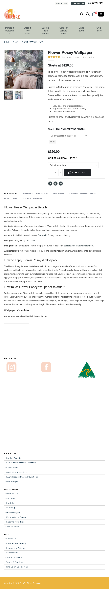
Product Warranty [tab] (33, 198)
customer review (70, 57)
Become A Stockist (14, 522)
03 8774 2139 (96, 3)
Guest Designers (14, 512)
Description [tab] (10, 193)
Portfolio (10, 503)
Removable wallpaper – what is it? (21, 462)
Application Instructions (16, 472)
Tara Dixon (30, 240)
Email (60, 183)
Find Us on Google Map (17, 567)
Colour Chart (12, 467)
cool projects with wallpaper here (78, 245)
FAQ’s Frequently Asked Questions (22, 477)
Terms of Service (14, 557)
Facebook (50, 183)
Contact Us (61, 3)
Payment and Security (16, 543)
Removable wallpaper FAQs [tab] (82, 193)
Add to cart (79, 172)
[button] (88, 14)
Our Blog (10, 507)
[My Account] (81, 14)
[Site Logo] (12, 14)
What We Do (12, 493)
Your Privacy (11, 552)
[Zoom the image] (11, 363)
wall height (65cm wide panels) (66, 129)
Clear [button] (52, 142)
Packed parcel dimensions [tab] (35, 193)
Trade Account (12, 526)
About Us (10, 498)
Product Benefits (13, 458)
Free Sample (78, 3)
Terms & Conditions (15, 562)
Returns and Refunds (15, 548)
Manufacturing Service (16, 517)
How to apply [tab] (11, 198)
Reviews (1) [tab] (58, 193)
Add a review (89, 57)
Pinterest (55, 183)
